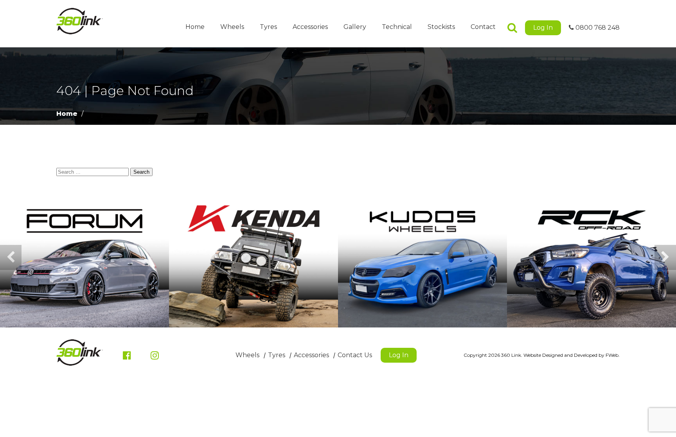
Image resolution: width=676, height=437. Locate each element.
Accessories (310, 27)
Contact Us (355, 355)
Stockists (441, 27)
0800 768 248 (597, 27)
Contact (483, 27)
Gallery (354, 27)
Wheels (232, 27)
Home (195, 27)
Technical (397, 27)
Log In (543, 27)
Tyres (268, 27)
